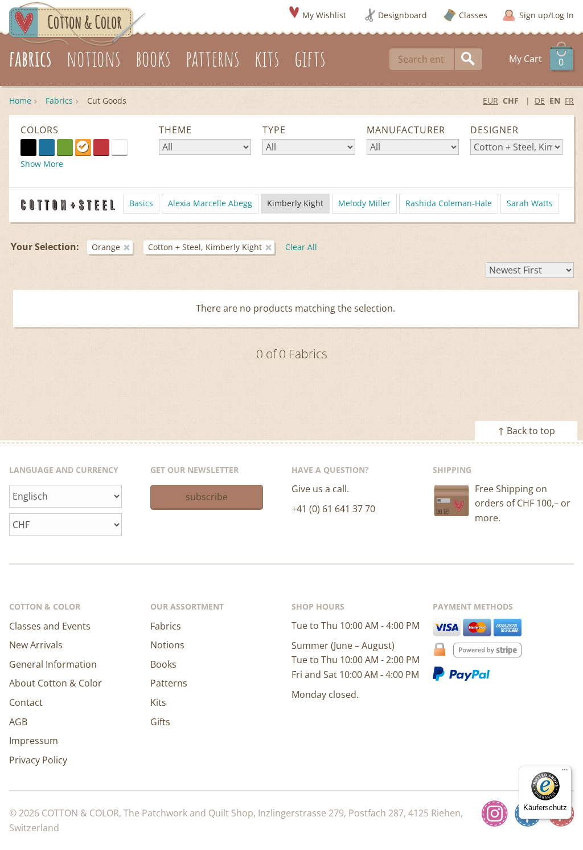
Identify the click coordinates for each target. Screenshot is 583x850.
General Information (53, 664)
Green (65, 147)
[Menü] (565, 772)
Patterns (168, 683)
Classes (473, 15)
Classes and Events (50, 626)
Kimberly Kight (295, 203)
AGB (18, 722)
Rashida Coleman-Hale (448, 203)
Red (101, 147)
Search (468, 59)
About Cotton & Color (55, 683)
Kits (158, 702)
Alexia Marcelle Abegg (210, 203)
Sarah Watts (530, 203)
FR (569, 100)
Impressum (33, 740)
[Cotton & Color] (77, 23)
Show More (41, 163)
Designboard (402, 15)
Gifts (160, 722)
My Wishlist (324, 15)
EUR (490, 100)
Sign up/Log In (546, 15)
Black (28, 147)
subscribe (207, 497)
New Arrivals (36, 645)
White (127, 146)
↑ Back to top (526, 430)
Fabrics (59, 100)
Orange (83, 147)
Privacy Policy (38, 760)
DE (540, 100)
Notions (167, 645)
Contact (26, 702)
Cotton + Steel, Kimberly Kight (205, 247)
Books (163, 664)
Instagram (495, 813)
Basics (141, 203)
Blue (47, 147)
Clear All (301, 247)
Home (20, 100)
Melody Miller (364, 203)
